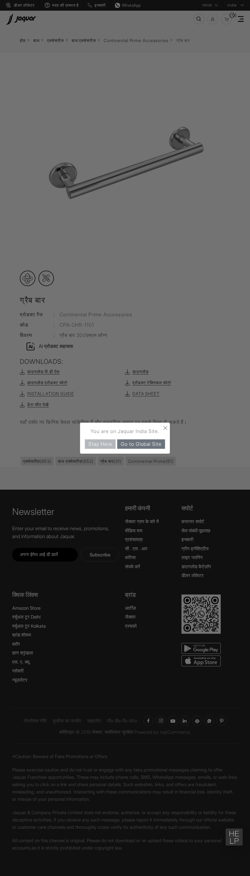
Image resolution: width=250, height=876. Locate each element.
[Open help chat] (234, 837)
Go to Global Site (141, 444)
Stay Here (100, 444)
